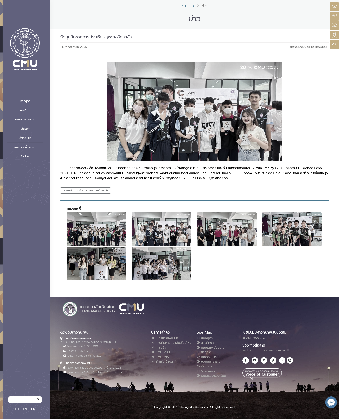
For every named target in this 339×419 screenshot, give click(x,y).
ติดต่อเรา (25, 156)
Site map (207, 371)
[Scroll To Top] (332, 414)
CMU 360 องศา (255, 338)
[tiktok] (273, 360)
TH (17, 409)
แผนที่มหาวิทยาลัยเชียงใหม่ (172, 342)
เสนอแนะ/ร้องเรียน (213, 375)
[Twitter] (264, 360)
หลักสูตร (206, 338)
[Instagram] (282, 360)
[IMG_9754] (292, 229)
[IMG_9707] (96, 263)
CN (33, 409)
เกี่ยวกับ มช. (208, 357)
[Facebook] (245, 360)
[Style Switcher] (334, 16)
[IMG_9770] (227, 229)
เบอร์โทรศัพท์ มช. (166, 338)
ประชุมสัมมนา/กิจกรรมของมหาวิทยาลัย (85, 190)
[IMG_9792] (96, 229)
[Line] (290, 360)
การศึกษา (207, 342)
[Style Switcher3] (334, 6)
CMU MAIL (162, 352)
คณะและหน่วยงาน (212, 347)
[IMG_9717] (161, 263)
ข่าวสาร (205, 352)
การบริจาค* (162, 347)
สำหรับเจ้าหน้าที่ (165, 361)
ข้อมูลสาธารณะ (210, 361)
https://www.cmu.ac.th (274, 350)
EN (25, 409)
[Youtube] (255, 360)
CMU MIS (161, 357)
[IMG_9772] (161, 229)
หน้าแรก (187, 6)
